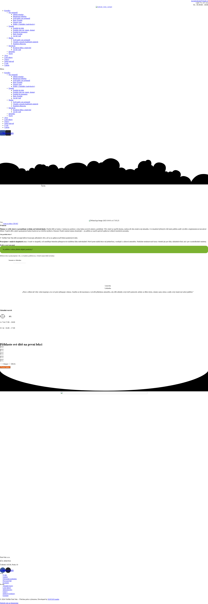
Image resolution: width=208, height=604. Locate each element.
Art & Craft (17, 36)
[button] (104, 69)
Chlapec (5, 364)
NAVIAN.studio (53, 599)
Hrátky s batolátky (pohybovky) (24, 24)
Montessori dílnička (19, 16)
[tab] (104, 249)
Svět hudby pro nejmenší (21, 18)
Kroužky (7, 11)
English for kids (18, 28)
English (11, 26)
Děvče (13, 364)
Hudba (11, 38)
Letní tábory (8, 57)
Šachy (11, 53)
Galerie (6, 65)
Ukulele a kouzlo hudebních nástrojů (25, 42)
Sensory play (17, 22)
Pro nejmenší (13, 12)
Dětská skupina (18, 14)
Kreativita (12, 46)
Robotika (12, 52)
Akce (6, 55)
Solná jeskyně (9, 61)
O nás (6, 63)
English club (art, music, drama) (24, 30)
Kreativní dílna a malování (22, 48)
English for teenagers (20, 32)
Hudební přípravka (19, 44)
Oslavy (6, 59)
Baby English (17, 20)
